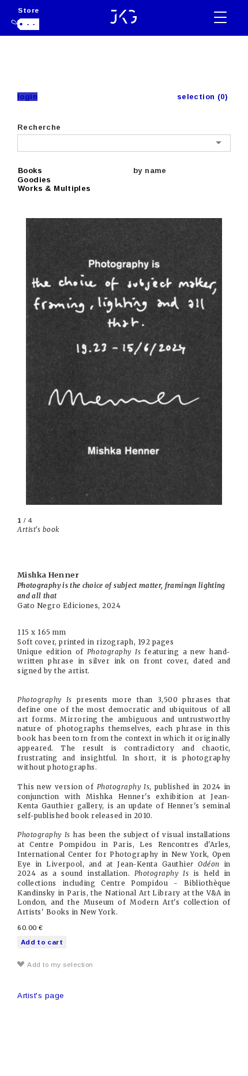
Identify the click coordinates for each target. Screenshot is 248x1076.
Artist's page (40, 995)
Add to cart (42, 942)
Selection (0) (202, 96)
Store (28, 10)
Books (30, 170)
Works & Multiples (54, 188)
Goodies (34, 179)
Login (27, 96)
